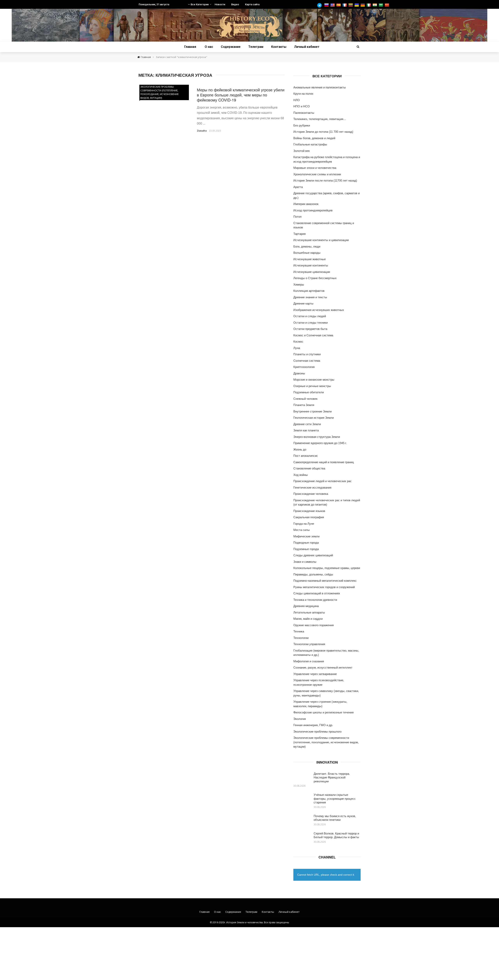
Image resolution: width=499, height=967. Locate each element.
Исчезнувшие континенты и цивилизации (321, 240)
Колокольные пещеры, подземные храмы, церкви (326, 568)
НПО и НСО (301, 106)
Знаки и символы (304, 561)
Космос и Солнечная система (313, 335)
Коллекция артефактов (309, 290)
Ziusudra (202, 130)
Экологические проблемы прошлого (317, 731)
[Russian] (327, 5)
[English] (333, 5)
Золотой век (301, 150)
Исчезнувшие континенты (310, 265)
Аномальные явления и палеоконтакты (319, 87)
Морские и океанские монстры (313, 379)
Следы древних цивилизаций (313, 555)
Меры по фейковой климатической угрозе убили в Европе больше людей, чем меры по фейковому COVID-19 (240, 95)
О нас (209, 47)
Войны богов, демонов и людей (314, 138)
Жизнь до (299, 449)
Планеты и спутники (307, 354)
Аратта (298, 187)
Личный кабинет (306, 47)
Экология (299, 718)
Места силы (301, 530)
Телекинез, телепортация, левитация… (319, 119)
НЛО (296, 100)
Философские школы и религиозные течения (323, 712)
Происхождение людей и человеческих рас (322, 481)
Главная (190, 47)
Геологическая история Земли (313, 417)
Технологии (301, 637)
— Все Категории (198, 4)
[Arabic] (381, 5)
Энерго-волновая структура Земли (316, 436)
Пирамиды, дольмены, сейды (313, 574)
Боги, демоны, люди (306, 246)
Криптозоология (304, 367)
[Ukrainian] (357, 5)
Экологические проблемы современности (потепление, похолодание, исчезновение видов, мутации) (159, 92)
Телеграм (255, 47)
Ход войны (300, 474)
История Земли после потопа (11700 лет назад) (325, 180)
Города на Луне (303, 523)
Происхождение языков (309, 511)
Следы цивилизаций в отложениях (316, 593)
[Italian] (369, 5)
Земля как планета (306, 430)
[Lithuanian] (351, 5)
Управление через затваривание (315, 674)
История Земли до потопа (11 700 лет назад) (323, 131)
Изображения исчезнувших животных (318, 310)
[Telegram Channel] (320, 5)
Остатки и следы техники (310, 322)
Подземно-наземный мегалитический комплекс (325, 580)
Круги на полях (303, 93)
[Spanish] (339, 5)
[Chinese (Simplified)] (387, 5)
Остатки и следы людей (309, 316)
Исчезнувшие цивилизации (311, 271)
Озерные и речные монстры (312, 386)
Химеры (298, 284)
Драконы (299, 373)
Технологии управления (309, 644)
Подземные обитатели (308, 392)
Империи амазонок (306, 204)
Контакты (278, 47)
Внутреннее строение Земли (312, 411)
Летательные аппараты (309, 612)
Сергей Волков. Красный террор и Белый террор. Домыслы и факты (336, 835)
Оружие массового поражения (313, 625)
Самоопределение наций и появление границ (323, 462)
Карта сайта (252, 4)
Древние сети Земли (307, 424)
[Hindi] (375, 5)
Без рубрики (301, 125)
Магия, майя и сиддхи (308, 618)
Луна (296, 348)
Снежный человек (305, 398)
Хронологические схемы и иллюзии (317, 174)
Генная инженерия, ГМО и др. (313, 725)
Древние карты (303, 303)
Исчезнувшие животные (309, 259)
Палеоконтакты (303, 112)
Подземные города (306, 549)
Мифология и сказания (308, 661)
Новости (220, 4)
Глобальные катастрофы (310, 144)
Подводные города (306, 542)
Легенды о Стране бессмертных (315, 278)
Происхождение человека (310, 493)
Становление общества (309, 468)
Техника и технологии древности (315, 599)
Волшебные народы (306, 252)
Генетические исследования (312, 487)
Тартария (299, 233)
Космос (298, 341)
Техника (298, 631)
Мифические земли (306, 536)
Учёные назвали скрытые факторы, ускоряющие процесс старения (335, 798)
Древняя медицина (306, 606)
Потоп (297, 216)
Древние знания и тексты (310, 297)
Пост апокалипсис (305, 455)
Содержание (231, 47)
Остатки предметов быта (310, 328)
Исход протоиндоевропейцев (313, 210)
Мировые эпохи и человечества (314, 167)
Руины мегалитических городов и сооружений (324, 587)
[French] (345, 5)
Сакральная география (308, 517)
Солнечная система (306, 360)
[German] (363, 5)
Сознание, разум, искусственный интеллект (322, 667)
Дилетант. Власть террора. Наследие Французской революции (332, 777)
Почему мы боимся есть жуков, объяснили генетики (335, 818)
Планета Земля (303, 405)
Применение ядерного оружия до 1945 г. (320, 443)
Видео (235, 4)
